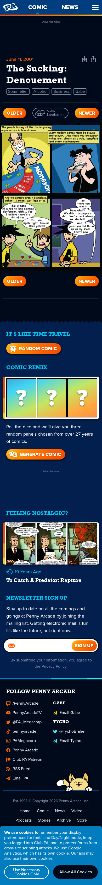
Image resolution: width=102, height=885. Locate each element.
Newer (86, 113)
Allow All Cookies (75, 872)
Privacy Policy (54, 666)
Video (76, 811)
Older (14, 113)
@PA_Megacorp (27, 722)
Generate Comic (40, 454)
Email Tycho (70, 741)
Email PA (21, 778)
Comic (43, 811)
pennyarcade (24, 731)
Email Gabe (69, 713)
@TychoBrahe (71, 731)
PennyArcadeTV (27, 713)
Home (25, 811)
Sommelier (18, 91)
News (60, 811)
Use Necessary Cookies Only (26, 872)
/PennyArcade (25, 703)
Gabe (80, 91)
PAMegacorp (24, 741)
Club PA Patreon (27, 759)
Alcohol (40, 91)
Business (61, 91)
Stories (44, 820)
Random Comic (38, 348)
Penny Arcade (25, 750)
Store (82, 820)
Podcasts (23, 820)
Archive (64, 820)
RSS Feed (21, 769)
